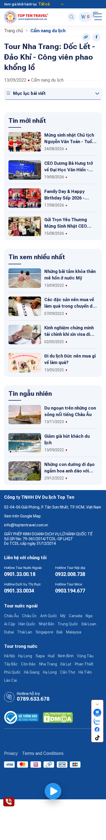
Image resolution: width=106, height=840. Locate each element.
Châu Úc (29, 616)
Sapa (40, 656)
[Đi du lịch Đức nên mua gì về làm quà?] (24, 362)
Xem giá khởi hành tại (20, 4)
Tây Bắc (11, 664)
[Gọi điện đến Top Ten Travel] (8, 801)
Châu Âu (11, 616)
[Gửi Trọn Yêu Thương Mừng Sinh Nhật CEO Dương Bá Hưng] (24, 226)
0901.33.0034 (19, 591)
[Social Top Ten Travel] (96, 37)
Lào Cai (10, 680)
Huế (51, 656)
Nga (89, 616)
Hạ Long (25, 656)
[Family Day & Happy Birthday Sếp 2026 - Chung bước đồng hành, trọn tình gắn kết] (24, 197)
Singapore (44, 632)
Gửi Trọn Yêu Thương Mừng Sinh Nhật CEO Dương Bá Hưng (65, 226)
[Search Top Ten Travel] (71, 17)
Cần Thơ (67, 672)
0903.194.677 (70, 591)
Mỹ (62, 616)
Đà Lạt (65, 664)
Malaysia (73, 632)
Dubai (9, 632)
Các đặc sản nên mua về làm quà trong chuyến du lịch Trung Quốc (69, 306)
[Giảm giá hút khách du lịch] (24, 442)
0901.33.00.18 (19, 574)
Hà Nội (9, 656)
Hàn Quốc (26, 624)
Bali (60, 632)
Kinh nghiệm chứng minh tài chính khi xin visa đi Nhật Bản (69, 334)
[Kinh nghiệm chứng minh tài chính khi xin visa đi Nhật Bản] (24, 334)
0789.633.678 (33, 699)
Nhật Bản (46, 624)
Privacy (11, 753)
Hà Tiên (85, 672)
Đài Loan (89, 624)
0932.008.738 (70, 574)
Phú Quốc (12, 672)
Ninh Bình (66, 656)
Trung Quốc (68, 624)
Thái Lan (24, 632)
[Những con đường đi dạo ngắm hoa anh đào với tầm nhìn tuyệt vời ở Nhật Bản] (24, 470)
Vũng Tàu (85, 656)
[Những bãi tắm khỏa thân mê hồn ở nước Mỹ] (24, 277)
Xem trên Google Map (22, 516)
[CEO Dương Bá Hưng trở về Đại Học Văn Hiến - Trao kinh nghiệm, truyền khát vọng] (24, 169)
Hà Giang (31, 672)
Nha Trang (48, 664)
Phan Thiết (84, 664)
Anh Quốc (48, 616)
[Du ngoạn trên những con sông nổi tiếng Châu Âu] (24, 414)
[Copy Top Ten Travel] (86, 37)
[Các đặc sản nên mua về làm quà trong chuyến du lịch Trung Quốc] (24, 306)
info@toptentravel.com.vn (26, 525)
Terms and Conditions (43, 753)
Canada (75, 616)
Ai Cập (9, 624)
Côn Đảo (28, 664)
